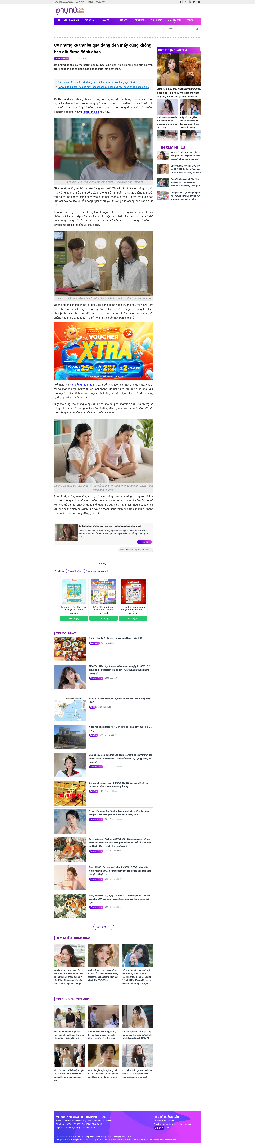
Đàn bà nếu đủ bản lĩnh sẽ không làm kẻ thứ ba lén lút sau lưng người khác (97, 82)
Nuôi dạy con (174, 20)
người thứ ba (91, 111)
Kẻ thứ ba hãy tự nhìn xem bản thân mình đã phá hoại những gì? (109, 526)
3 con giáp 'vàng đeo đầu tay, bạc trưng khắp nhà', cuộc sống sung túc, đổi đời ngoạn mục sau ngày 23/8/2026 (119, 813)
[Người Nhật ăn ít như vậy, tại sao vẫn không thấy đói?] (70, 649)
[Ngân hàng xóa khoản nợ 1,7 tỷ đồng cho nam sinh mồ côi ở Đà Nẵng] (70, 737)
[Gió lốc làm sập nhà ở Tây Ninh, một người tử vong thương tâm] (167, 138)
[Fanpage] (181, 1)
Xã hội (92, 707)
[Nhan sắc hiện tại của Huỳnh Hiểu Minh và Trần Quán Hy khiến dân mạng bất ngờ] (190, 138)
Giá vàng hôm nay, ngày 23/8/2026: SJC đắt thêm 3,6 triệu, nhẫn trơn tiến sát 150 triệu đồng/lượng (118, 785)
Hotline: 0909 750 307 (96, 2)
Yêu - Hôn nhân (71, 20)
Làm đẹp (123, 20)
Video (190, 20)
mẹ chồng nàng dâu (82, 384)
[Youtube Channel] (190, 1)
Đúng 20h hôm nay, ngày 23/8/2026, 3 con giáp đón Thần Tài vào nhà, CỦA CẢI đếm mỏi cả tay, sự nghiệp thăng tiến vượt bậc (119, 899)
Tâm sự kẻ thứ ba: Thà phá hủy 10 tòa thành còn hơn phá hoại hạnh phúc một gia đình (103, 86)
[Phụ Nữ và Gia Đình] (70, 10)
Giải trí (106, 20)
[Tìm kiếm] (197, 28)
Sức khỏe (140, 20)
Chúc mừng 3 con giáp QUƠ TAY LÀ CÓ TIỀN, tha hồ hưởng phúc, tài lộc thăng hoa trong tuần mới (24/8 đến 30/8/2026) (103, 975)
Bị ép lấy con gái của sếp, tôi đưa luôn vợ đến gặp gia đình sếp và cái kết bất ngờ (189, 122)
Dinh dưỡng (157, 20)
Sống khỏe (94, 643)
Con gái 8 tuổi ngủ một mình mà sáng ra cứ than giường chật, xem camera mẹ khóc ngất (137, 1073)
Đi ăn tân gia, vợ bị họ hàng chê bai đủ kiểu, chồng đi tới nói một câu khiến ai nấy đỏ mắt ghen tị (103, 1073)
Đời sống (89, 20)
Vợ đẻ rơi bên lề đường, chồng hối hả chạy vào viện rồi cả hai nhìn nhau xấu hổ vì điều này (102, 1034)
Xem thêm (145, 542)
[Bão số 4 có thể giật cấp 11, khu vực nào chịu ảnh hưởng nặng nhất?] (70, 709)
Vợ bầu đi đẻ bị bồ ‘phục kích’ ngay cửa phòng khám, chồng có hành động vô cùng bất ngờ (69, 1034)
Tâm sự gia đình (61, 58)
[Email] (199, 1)
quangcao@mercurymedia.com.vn (175, 1124)
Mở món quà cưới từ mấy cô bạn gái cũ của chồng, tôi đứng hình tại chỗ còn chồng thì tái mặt (137, 1034)
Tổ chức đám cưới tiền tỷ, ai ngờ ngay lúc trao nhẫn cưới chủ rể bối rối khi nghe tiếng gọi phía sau (69, 1075)
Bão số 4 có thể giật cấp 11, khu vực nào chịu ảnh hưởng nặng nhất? (120, 700)
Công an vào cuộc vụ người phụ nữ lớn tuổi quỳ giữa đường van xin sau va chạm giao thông (185, 195)
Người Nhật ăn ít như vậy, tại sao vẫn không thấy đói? (115, 638)
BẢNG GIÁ (159, 1128)
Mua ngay (74, 618)
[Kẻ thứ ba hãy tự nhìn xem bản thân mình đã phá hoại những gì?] (66, 533)
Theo (134, 550)
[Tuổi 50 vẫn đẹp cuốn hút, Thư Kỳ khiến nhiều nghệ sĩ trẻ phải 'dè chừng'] (167, 107)
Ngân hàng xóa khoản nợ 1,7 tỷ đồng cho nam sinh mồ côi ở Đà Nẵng (120, 729)
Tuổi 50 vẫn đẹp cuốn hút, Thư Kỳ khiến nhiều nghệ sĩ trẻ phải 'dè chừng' (167, 122)
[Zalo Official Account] (186, 1)
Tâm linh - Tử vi (96, 678)
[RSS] (194, 1)
